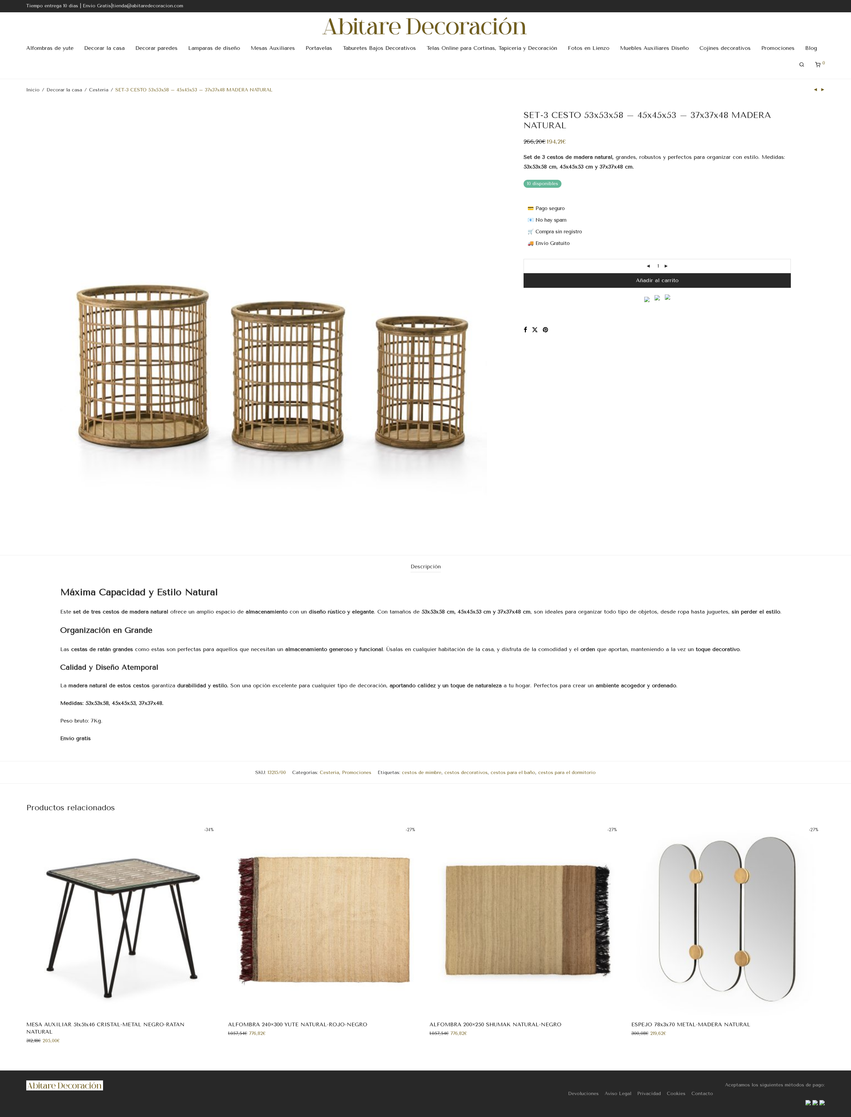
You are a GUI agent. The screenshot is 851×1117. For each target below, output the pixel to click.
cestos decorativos (466, 772)
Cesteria (98, 90)
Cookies (676, 1093)
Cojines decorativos (725, 48)
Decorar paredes (156, 48)
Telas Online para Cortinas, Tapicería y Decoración (491, 48)
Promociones (777, 48)
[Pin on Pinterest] (546, 330)
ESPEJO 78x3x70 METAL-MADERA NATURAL (690, 1024)
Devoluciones (583, 1093)
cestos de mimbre (421, 772)
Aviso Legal (618, 1093)
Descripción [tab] (426, 566)
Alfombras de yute (49, 48)
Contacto (702, 1093)
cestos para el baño (513, 772)
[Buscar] (802, 64)
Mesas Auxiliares (273, 48)
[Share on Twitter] (535, 330)
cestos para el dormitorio (567, 772)
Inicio (33, 90)
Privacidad (649, 1093)
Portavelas (318, 48)
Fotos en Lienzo (588, 48)
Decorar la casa (104, 48)
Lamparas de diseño (214, 48)
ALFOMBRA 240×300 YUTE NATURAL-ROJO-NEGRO (297, 1024)
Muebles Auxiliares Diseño (654, 48)
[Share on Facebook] (525, 330)
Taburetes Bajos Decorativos (379, 48)
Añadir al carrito (657, 280)
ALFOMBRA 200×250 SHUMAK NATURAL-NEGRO (495, 1024)
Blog (811, 48)
